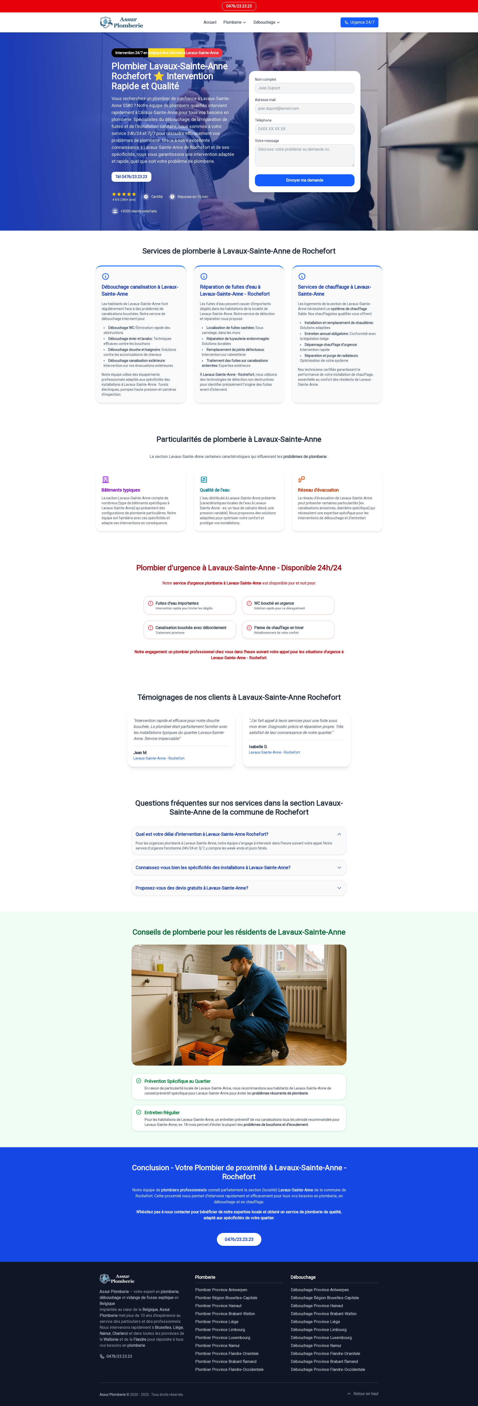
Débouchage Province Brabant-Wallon (324, 1313)
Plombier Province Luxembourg (222, 1337)
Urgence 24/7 (362, 22)
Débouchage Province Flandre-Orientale (325, 1353)
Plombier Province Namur (217, 1345)
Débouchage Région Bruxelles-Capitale (325, 1297)
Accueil (210, 22)
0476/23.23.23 (239, 6)
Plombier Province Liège (217, 1321)
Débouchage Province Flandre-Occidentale (328, 1369)
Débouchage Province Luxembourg (321, 1337)
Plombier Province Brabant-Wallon (225, 1313)
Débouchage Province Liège (315, 1321)
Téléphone (263, 120)
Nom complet (265, 79)
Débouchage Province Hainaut (317, 1305)
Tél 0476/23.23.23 (131, 176)
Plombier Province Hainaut (218, 1305)
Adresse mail (265, 100)
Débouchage (264, 22)
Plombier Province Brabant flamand (225, 1361)
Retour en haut (366, 1393)
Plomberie (232, 22)
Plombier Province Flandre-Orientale (227, 1353)
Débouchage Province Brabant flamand (324, 1361)
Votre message (267, 141)
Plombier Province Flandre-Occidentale (229, 1369)
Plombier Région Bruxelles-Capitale (226, 1297)
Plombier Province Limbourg (220, 1329)
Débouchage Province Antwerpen (320, 1289)
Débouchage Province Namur (316, 1345)
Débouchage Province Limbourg (319, 1329)
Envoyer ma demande (304, 180)
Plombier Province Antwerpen (221, 1289)
